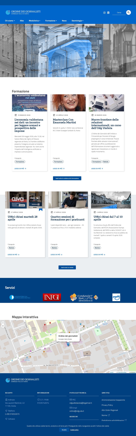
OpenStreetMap (122, 372)
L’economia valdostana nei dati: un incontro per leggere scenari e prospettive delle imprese (29, 125)
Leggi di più (19, 168)
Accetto (64, 430)
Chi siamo (9, 20)
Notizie (105, 161)
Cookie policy (74, 430)
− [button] (3, 326)
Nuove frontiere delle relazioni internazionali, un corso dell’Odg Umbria (106, 124)
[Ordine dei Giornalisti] (23, 12)
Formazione (50, 20)
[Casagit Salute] (84, 297)
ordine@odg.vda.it (76, 411)
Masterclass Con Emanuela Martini (64, 121)
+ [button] (3, 322)
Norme (104, 415)
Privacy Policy (107, 405)
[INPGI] (52, 297)
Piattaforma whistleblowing (113, 420)
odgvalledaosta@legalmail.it (80, 402)
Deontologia (77, 20)
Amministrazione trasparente (113, 399)
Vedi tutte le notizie (67, 267)
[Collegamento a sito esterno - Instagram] (104, 12)
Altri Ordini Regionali (110, 410)
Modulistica (34, 20)
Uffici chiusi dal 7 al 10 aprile (108, 218)
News (64, 20)
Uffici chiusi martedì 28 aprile (22, 218)
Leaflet (111, 372)
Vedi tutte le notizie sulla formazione (67, 178)
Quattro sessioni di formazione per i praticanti (67, 218)
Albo (22, 20)
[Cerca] (128, 12)
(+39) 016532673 (12, 414)
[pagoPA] (116, 297)
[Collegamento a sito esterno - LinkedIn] (108, 12)
